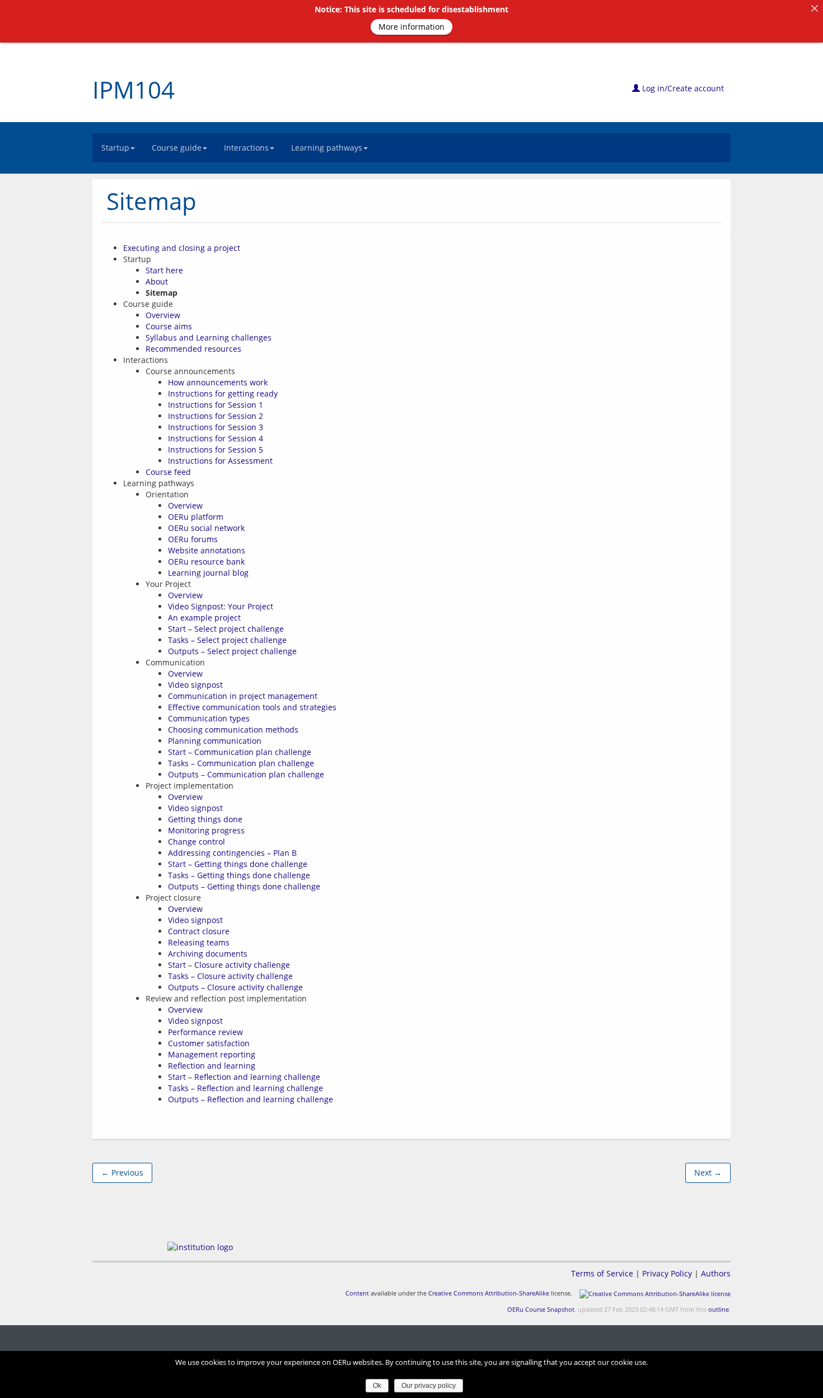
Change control (196, 841)
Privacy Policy (667, 1273)
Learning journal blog (208, 572)
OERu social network (206, 528)
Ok (377, 1386)
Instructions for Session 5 (215, 449)
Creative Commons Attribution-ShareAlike (488, 1293)
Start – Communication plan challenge (239, 752)
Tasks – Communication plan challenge (241, 763)
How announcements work (218, 382)
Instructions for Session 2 (215, 416)
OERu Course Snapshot (540, 1309)
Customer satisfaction (209, 1043)
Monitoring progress (206, 830)
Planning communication (214, 740)
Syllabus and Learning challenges (209, 337)
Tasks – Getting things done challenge (239, 875)
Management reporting (211, 1054)
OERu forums (193, 539)
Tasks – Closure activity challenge (230, 976)
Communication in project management (242, 696)
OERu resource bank (206, 561)
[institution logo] (200, 1247)
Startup (115, 147)
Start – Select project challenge (226, 628)
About (157, 281)
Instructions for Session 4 (215, 438)
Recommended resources (193, 348)
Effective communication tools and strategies (252, 707)
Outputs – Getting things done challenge (244, 886)
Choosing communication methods (233, 729)
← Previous (122, 1172)
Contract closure (199, 931)
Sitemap (151, 201)
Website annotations (206, 550)
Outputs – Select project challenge (232, 651)
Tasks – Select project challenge (227, 640)
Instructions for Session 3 (215, 427)
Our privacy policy (428, 1386)
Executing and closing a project (181, 248)
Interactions (246, 147)
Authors (716, 1273)
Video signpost (195, 684)
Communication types (209, 718)
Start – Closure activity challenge (229, 964)
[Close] (814, 8)
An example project (204, 617)
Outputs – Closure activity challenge (235, 987)
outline (718, 1309)
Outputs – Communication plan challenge (246, 774)
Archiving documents (207, 953)
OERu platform (195, 516)
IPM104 (133, 89)
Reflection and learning (211, 1065)
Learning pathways (326, 147)
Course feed (168, 472)
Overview (163, 315)
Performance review (205, 1032)
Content (357, 1293)
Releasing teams (199, 942)
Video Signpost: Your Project (220, 606)
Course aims (169, 326)
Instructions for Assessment (220, 460)
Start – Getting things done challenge (237, 864)
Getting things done (205, 819)
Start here (164, 270)
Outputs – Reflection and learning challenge (250, 1099)
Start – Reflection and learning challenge (244, 1076)
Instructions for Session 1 (215, 404)
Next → (708, 1172)
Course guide (177, 147)
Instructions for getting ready (223, 393)
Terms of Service (602, 1273)
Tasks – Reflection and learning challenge (245, 1088)
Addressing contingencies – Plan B (232, 852)
